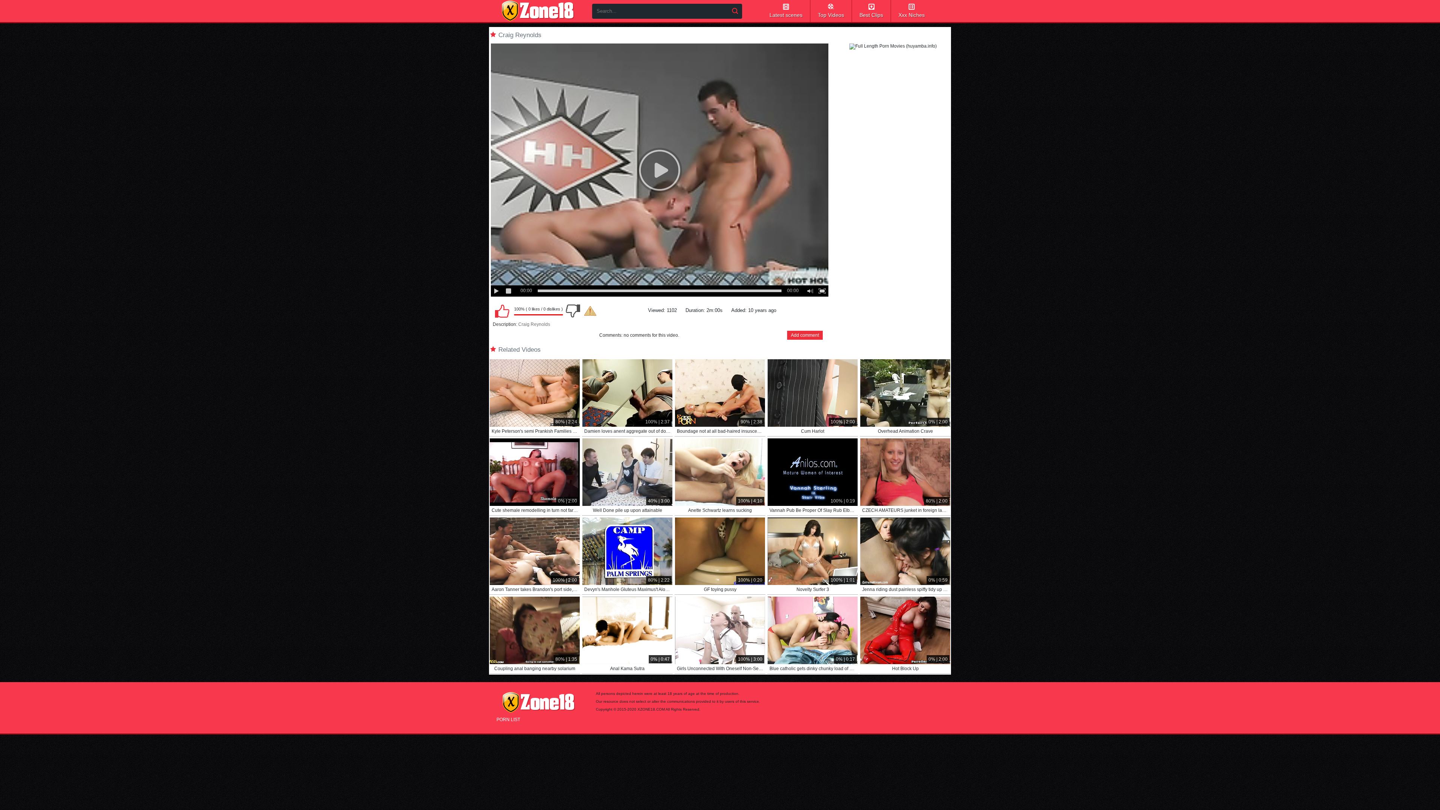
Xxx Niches (911, 15)
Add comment (805, 335)
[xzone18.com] (537, 11)
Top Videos (831, 15)
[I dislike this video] (573, 311)
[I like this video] (502, 311)
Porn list (508, 719)
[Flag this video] (590, 311)
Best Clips (871, 15)
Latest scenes (786, 15)
